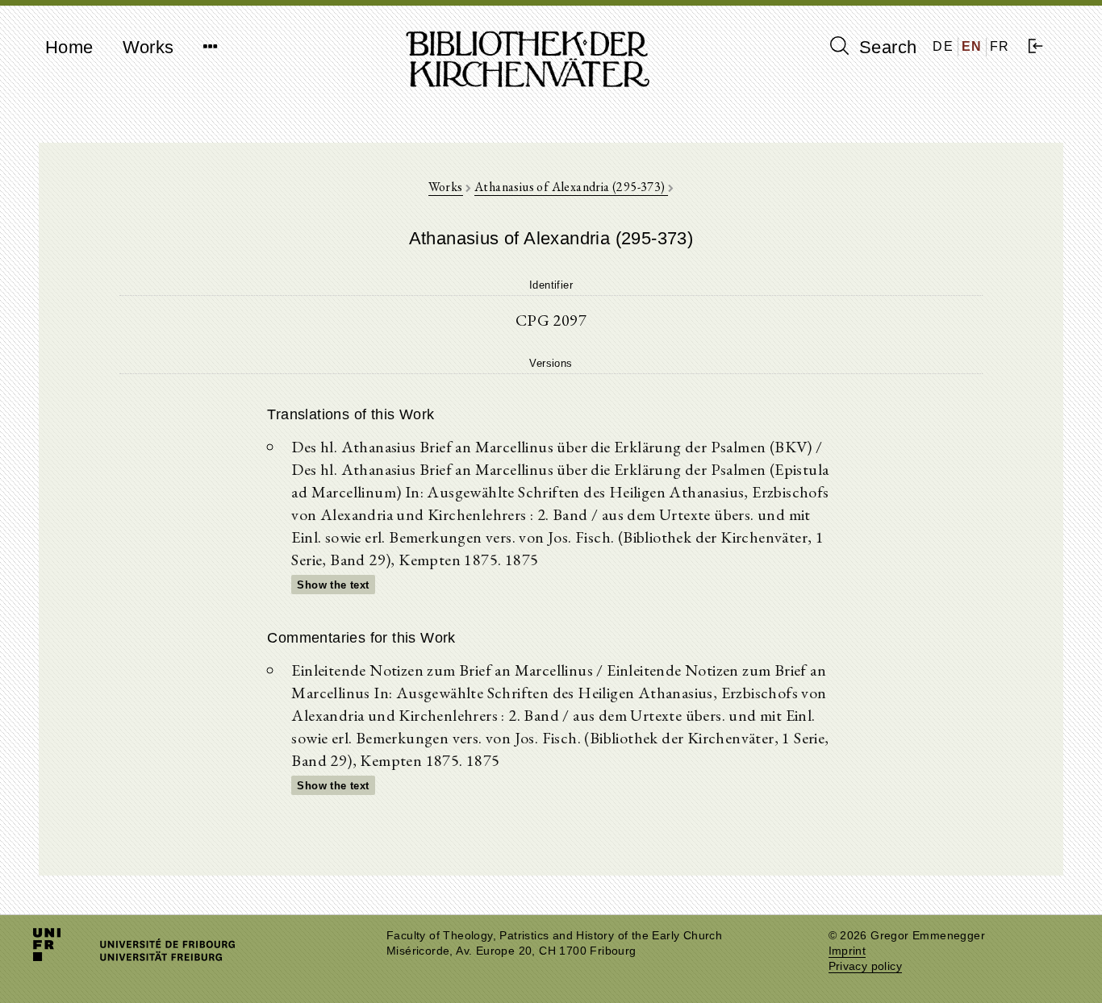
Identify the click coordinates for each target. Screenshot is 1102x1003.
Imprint (847, 951)
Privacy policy (866, 966)
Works (148, 47)
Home (69, 47)
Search (885, 47)
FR (1000, 46)
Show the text (333, 585)
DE (943, 46)
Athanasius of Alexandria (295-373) (571, 186)
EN (972, 46)
